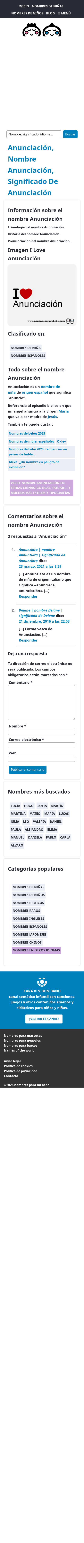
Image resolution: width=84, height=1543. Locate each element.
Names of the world (19, 1050)
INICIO (24, 6)
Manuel (17, 837)
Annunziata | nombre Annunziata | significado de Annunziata (42, 555)
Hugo (29, 806)
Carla (65, 837)
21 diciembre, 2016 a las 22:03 (44, 621)
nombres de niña (26, 348)
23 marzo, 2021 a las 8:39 (40, 566)
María (64, 411)
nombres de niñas (28, 887)
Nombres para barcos (20, 1045)
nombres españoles (28, 355)
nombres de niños (29, 895)
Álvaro (17, 845)
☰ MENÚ (64, 13)
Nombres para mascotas (23, 1035)
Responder (28, 596)
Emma (52, 829)
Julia (15, 821)
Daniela (35, 837)
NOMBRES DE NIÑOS (27, 13)
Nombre (17, 726)
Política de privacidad (20, 1071)
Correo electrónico (26, 739)
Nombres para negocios (22, 1040)
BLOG (50, 13)
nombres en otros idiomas (36, 950)
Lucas (64, 813)
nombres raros (26, 910)
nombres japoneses (29, 934)
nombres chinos (27, 942)
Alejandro (34, 829)
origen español (35, 392)
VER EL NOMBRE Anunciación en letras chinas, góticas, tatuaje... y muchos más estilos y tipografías (40, 488)
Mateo (34, 813)
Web (12, 753)
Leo (26, 821)
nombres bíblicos (28, 903)
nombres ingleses (28, 918)
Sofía (42, 806)
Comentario (20, 682)
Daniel (56, 821)
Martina (18, 813)
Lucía (15, 806)
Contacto (11, 1076)
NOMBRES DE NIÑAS (47, 6)
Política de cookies (18, 1066)
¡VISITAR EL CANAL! (44, 1019)
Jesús (52, 416)
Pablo (51, 837)
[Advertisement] (42, 83)
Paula (16, 829)
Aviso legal (12, 1061)
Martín (57, 806)
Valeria (39, 821)
